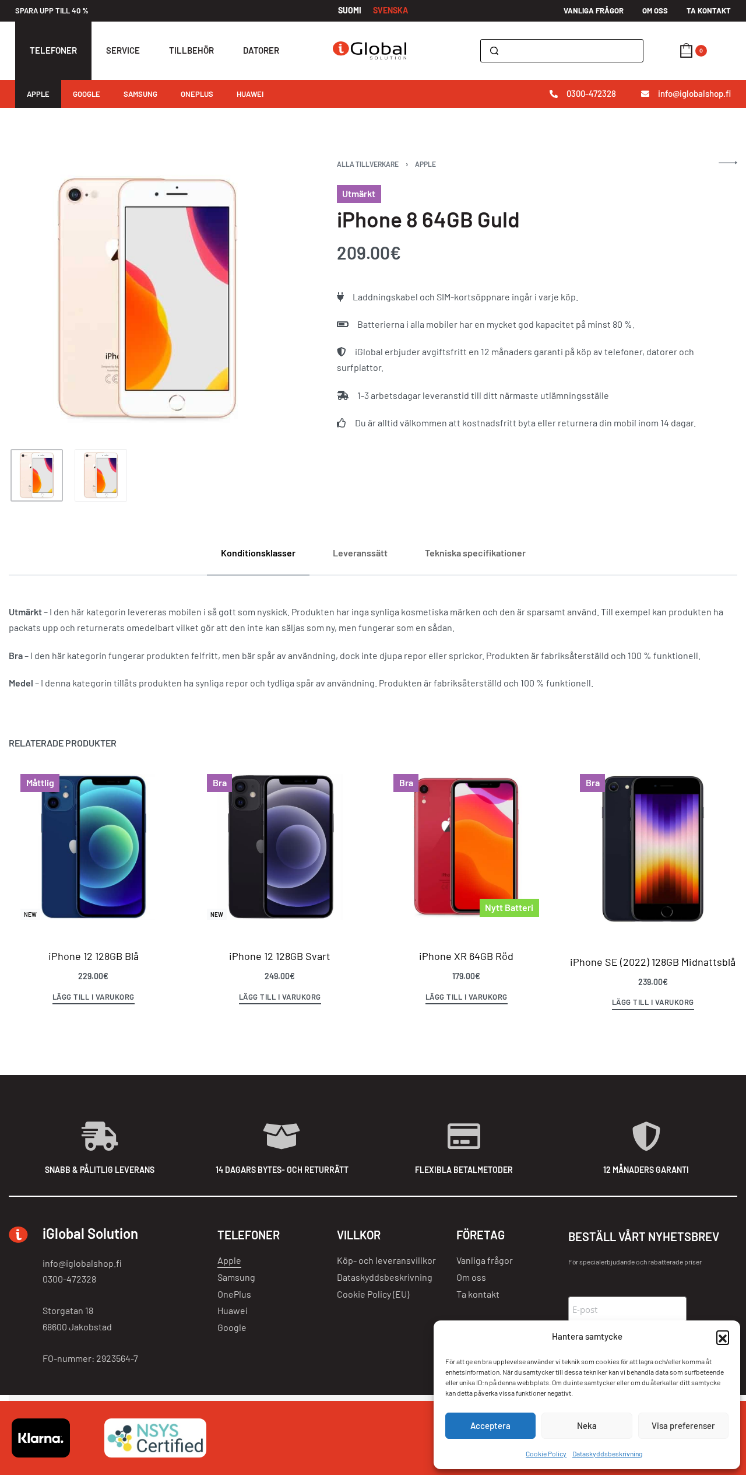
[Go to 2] (101, 475)
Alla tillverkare (368, 164)
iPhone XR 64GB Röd (466, 956)
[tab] (258, 552)
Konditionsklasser (258, 552)
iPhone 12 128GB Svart (279, 956)
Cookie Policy (546, 1453)
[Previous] (40, 299)
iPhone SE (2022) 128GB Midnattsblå (653, 961)
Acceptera (490, 1425)
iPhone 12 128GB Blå (93, 956)
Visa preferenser (683, 1425)
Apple (425, 164)
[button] (723, 1337)
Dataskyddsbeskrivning (607, 1453)
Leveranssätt (360, 552)
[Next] (254, 299)
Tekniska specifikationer (475, 552)
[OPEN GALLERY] (147, 298)
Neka (587, 1425)
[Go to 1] (36, 475)
